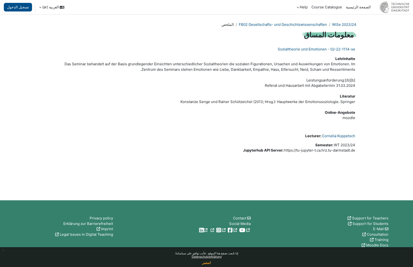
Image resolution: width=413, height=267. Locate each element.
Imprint (107, 229)
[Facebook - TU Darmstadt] (227, 230)
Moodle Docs (377, 245)
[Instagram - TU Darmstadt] (216, 230)
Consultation (377, 234)
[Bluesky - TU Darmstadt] (207, 230)
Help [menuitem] (304, 7)
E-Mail (378, 229)
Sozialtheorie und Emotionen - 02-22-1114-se (316, 49)
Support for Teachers (370, 218)
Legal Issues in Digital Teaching (86, 234)
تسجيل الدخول (18, 7)
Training (381, 239)
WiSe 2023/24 (344, 24)
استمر (206, 263)
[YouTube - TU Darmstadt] (239, 230)
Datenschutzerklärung (207, 256)
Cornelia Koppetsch (338, 136)
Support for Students (370, 223)
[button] (51, 7)
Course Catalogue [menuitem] (326, 7)
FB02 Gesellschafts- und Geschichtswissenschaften (283, 24)
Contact (239, 218)
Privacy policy (101, 218)
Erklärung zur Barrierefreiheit (88, 223)
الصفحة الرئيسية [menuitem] (358, 7)
